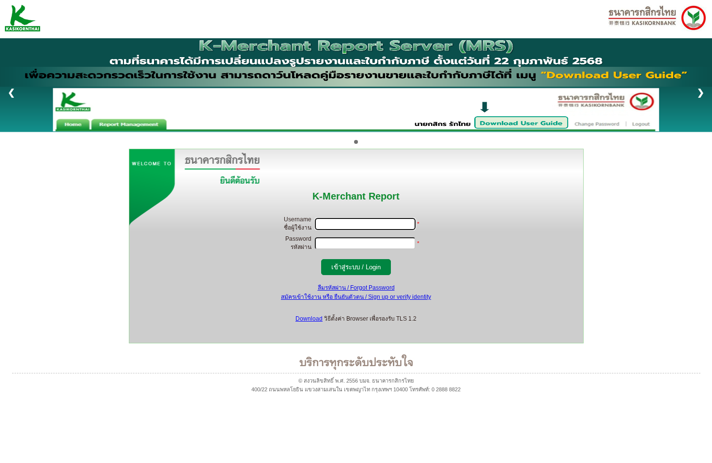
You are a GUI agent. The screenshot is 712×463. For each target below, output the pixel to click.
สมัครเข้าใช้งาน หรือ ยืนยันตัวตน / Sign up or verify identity (356, 296)
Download (309, 318)
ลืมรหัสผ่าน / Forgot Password (356, 287)
